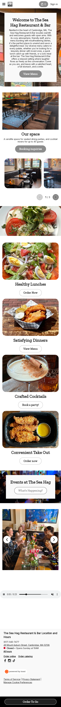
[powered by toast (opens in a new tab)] (15, 671)
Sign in (54, 4)
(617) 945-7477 (11, 642)
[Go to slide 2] (27, 566)
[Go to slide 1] (24, 566)
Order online (10, 656)
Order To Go (30, 701)
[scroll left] (40, 197)
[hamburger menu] (3, 4)
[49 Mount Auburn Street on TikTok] (13, 661)
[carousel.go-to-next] (54, 539)
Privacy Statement (31, 679)
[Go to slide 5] (34, 566)
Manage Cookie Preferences (18, 682)
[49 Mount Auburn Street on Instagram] (9, 661)
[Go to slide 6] (36, 566)
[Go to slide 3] (29, 566)
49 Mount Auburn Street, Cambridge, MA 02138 (27, 645)
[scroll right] (56, 197)
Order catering (25, 656)
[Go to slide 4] (31, 566)
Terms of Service (12, 679)
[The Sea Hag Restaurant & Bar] (10, 4)
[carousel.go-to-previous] (7, 539)
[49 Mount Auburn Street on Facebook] (5, 661)
